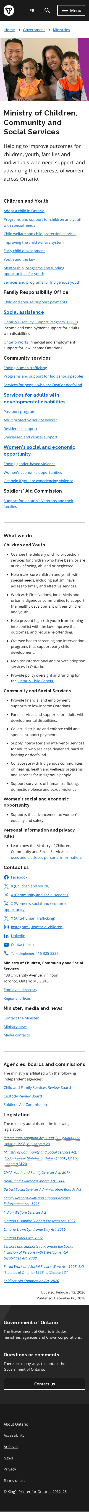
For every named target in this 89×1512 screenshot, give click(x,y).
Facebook (19, 877)
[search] (47, 10)
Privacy (10, 1469)
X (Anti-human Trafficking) (33, 918)
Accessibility (14, 1435)
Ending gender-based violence (29, 463)
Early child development (24, 250)
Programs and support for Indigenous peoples (44, 376)
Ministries (61, 29)
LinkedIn (18, 935)
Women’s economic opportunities (33, 472)
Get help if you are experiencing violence (38, 480)
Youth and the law (19, 259)
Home (9, 29)
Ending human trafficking (25, 367)
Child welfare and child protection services (40, 233)
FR (31, 10)
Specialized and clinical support (31, 436)
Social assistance (24, 312)
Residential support (20, 428)
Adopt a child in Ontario (24, 210)
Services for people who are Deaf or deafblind (43, 384)
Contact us (44, 1384)
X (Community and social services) (40, 894)
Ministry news (15, 1026)
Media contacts (17, 1035)
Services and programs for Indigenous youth (42, 282)
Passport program (19, 411)
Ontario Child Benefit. (36, 680)
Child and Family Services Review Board (37, 1087)
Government (34, 29)
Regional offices (17, 998)
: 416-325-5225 (34, 953)
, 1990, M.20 (41, 1158)
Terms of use (15, 1480)
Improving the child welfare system (34, 242)
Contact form (22, 944)
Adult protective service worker (30, 419)
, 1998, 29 (32, 1140)
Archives (11, 1446)
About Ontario (16, 1424)
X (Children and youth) (30, 886)
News (8, 1458)
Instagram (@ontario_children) (37, 926)
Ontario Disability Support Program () (41, 321)
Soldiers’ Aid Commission (25, 1104)
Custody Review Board (23, 1096)
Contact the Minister (21, 1018)
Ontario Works (16, 342)
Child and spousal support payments (35, 301)
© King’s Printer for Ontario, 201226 (35, 1491)
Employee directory (20, 989)
